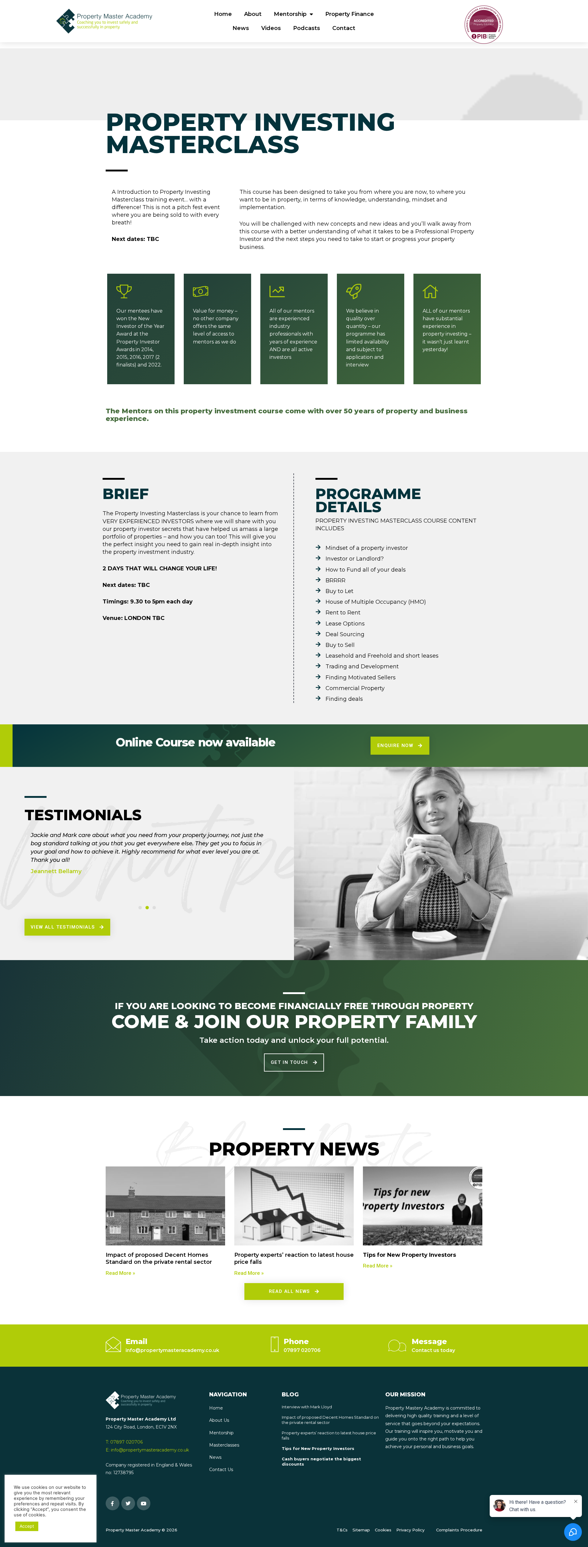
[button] (140, 907)
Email (136, 1341)
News (240, 28)
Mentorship (290, 14)
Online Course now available (195, 742)
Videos (271, 28)
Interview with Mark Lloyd (307, 1406)
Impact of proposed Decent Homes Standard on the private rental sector (159, 1258)
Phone (296, 1341)
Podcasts (306, 28)
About (253, 14)
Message (429, 1341)
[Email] (113, 1344)
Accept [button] (27, 1526)
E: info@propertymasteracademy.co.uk (147, 1450)
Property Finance (349, 14)
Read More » (120, 1273)
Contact (343, 28)
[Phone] (274, 1344)
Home (223, 14)
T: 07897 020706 (124, 1442)
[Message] (397, 1345)
